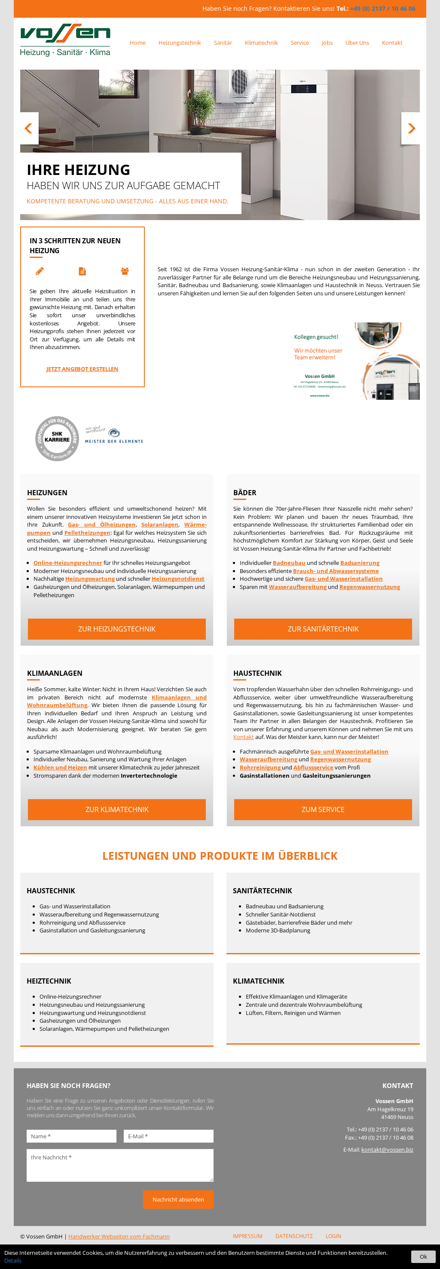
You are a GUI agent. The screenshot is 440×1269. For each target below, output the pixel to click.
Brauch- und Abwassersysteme (336, 571)
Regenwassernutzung (369, 587)
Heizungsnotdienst (178, 578)
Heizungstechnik (180, 42)
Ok (423, 1256)
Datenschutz (294, 1236)
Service (300, 42)
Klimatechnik (261, 42)
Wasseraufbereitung (298, 587)
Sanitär (223, 42)
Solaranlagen (159, 524)
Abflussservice (313, 767)
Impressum (248, 1236)
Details (12, 1260)
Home (138, 42)
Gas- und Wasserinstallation (344, 578)
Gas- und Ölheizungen (101, 524)
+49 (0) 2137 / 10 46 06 (383, 8)
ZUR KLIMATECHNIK (117, 809)
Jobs (327, 42)
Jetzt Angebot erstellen (82, 369)
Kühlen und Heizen (60, 767)
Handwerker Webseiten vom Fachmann (119, 1236)
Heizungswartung (90, 578)
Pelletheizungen (87, 532)
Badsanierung (359, 563)
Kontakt (392, 42)
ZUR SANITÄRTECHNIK (323, 629)
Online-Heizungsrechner (68, 563)
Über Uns (357, 42)
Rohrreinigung (261, 767)
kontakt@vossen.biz (387, 1149)
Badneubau (289, 563)
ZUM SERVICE (323, 809)
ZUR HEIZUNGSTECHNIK (117, 629)
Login (333, 1236)
